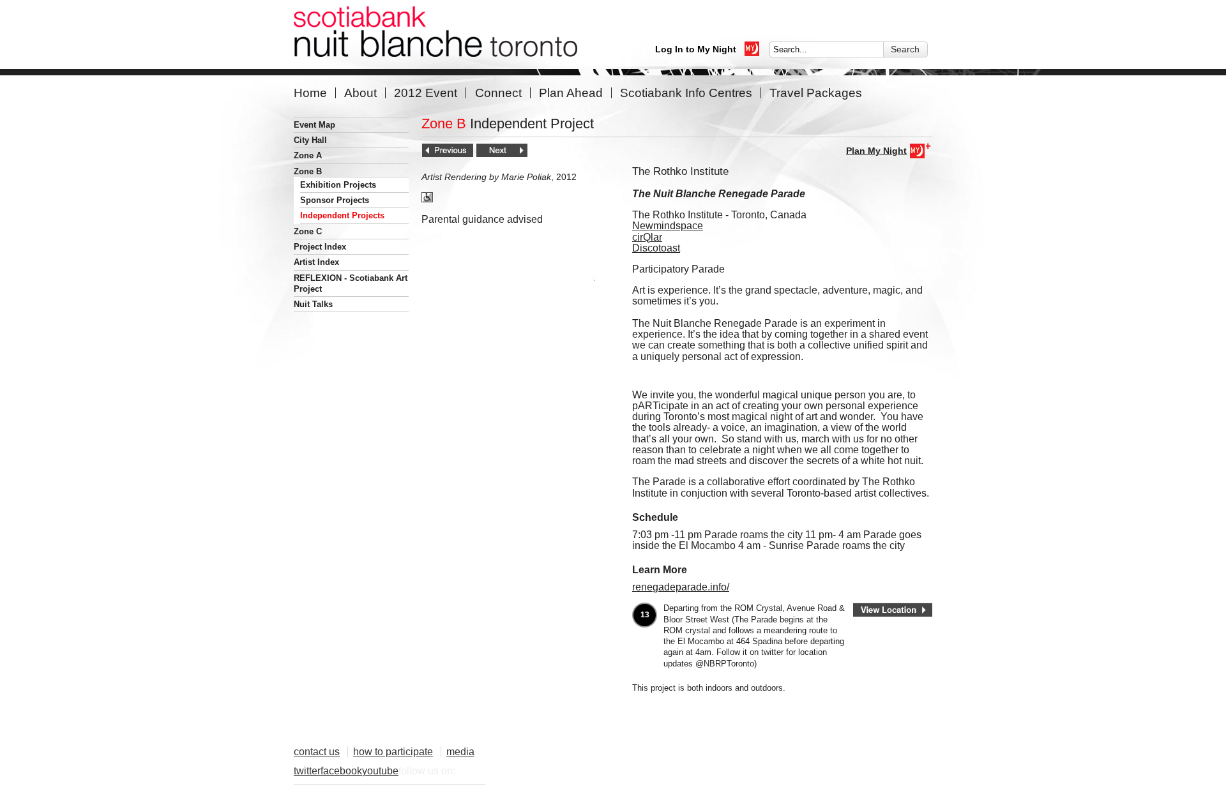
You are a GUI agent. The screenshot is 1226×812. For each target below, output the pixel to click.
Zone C (308, 231)
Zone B (308, 171)
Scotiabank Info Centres (686, 93)
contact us (317, 751)
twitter (307, 770)
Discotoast (656, 248)
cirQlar (647, 237)
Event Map (314, 125)
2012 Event (425, 93)
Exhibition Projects (338, 185)
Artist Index (316, 262)
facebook (341, 770)
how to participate (393, 751)
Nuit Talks (313, 304)
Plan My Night (876, 151)
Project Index (320, 247)
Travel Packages (815, 93)
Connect (498, 93)
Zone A (308, 155)
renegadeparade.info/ (680, 587)
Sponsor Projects (334, 200)
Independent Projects (342, 215)
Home (310, 93)
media (460, 751)
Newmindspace (667, 225)
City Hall (310, 140)
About (360, 93)
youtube (380, 770)
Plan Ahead (571, 93)
